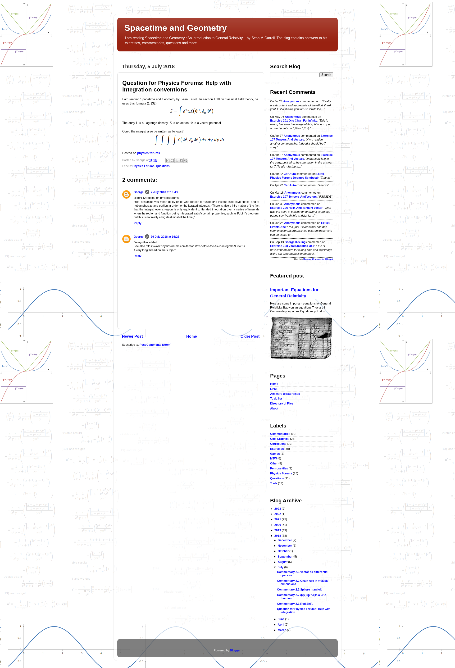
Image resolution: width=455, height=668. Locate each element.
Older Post (250, 336)
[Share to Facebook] (181, 160)
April (281, 624)
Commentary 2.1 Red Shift (295, 603)
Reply (137, 223)
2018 (278, 535)
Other (274, 463)
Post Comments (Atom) (155, 344)
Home (191, 336)
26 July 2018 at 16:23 (165, 236)
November (285, 545)
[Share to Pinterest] (185, 160)
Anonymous (291, 101)
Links (274, 388)
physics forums (148, 153)
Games (275, 453)
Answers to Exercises (285, 393)
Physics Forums (143, 166)
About (274, 408)
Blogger (235, 650)
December (285, 540)
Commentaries (280, 433)
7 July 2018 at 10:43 (164, 192)
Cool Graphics (279, 438)
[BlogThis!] (172, 160)
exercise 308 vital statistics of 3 (292, 245)
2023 (278, 508)
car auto (290, 173)
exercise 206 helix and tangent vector (296, 207)
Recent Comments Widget (318, 259)
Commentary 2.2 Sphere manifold (299, 589)
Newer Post (132, 336)
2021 (278, 519)
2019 (278, 530)
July (281, 567)
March (282, 630)
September (285, 556)
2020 (278, 524)
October (283, 551)
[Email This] (167, 160)
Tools (273, 483)
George (139, 192)
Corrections (278, 443)
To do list (276, 398)
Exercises (277, 448)
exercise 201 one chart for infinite (293, 120)
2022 (278, 513)
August (283, 561)
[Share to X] (176, 160)
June (281, 619)
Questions (163, 166)
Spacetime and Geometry (175, 28)
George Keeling (295, 242)
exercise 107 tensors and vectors (293, 196)
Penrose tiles (279, 468)
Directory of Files (281, 403)
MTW (273, 458)
